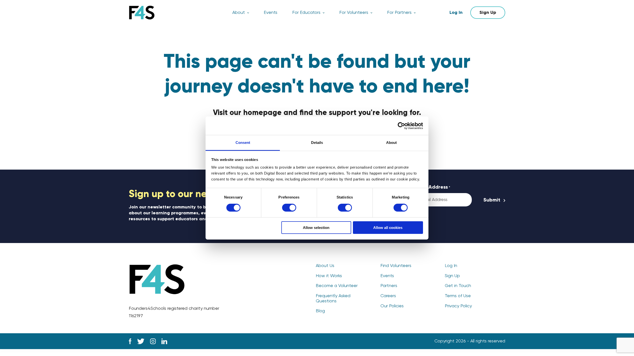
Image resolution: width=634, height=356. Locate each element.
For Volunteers (353, 12)
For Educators (306, 12)
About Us (325, 266)
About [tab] (391, 142)
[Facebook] (130, 341)
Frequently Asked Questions (333, 298)
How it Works (329, 276)
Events (270, 12)
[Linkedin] (164, 341)
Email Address (432, 187)
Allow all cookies (387, 227)
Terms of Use (458, 296)
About (238, 12)
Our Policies (392, 306)
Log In (456, 12)
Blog (320, 311)
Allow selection (316, 227)
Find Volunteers (395, 266)
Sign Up (487, 12)
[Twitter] (140, 341)
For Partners (399, 12)
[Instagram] (153, 341)
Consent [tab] (243, 142)
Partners (388, 286)
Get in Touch (458, 286)
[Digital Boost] (142, 12)
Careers (388, 296)
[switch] (289, 208)
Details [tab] (317, 142)
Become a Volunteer (337, 286)
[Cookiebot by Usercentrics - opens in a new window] (401, 125)
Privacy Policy (458, 306)
